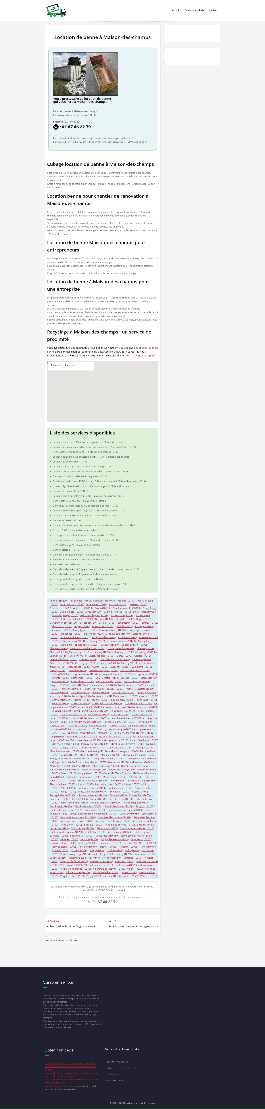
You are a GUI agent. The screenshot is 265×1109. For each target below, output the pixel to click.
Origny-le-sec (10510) (89, 773)
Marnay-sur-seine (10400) (94, 743)
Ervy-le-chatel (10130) (107, 677)
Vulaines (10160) (149, 876)
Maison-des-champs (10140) (82, 736)
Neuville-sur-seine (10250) (135, 765)
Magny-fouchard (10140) (131, 732)
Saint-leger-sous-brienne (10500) (113, 820)
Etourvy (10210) (60, 681)
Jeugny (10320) (100, 699)
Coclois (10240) (142, 655)
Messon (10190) (68, 754)
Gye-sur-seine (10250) (123, 692)
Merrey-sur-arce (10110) (92, 747)
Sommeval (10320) (141, 839)
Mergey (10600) (68, 747)
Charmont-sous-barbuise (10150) (87, 648)
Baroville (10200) (125, 619)
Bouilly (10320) (125, 626)
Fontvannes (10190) (70, 688)
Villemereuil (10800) (71, 865)
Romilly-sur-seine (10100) (74, 802)
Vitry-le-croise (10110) (72, 876)
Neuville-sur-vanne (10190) (64, 769)
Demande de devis (194, 10)
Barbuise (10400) (104, 619)
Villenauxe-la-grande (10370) (75, 868)
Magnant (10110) (107, 732)
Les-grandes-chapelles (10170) (85, 721)
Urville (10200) (115, 850)
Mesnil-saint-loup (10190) (94, 751)
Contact (213, 10)
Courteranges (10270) (61, 663)
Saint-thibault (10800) (81, 835)
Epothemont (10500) (82, 677)
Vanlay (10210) (124, 854)
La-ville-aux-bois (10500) (95, 710)
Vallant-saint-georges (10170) (75, 854)
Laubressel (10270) (142, 714)
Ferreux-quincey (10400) (137, 681)
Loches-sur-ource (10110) (85, 729)
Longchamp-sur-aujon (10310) (117, 729)
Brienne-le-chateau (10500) (74, 637)
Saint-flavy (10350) (129, 813)
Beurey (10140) (150, 622)
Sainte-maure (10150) (107, 835)
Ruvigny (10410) (144, 806)
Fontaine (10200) (77, 685)
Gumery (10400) (100, 692)
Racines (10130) (118, 795)
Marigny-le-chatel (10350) (65, 743)
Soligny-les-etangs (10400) (115, 839)
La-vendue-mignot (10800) (66, 710)
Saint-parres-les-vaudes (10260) (66, 831)
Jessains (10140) (81, 699)
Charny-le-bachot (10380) (121, 648)
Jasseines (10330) (129, 696)
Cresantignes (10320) (79, 666)
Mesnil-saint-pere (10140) (124, 751)
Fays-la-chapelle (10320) (109, 681)
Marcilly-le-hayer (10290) (145, 740)
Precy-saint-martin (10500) (92, 791)
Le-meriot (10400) (97, 718)
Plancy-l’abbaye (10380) (62, 784)
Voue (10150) (131, 876)
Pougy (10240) (68, 791)
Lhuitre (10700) (118, 725)
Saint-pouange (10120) (119, 831)
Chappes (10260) (59, 648)
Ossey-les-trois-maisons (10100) (84, 776)
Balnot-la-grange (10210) (65, 615)
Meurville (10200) (89, 754)
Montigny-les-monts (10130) (141, 758)
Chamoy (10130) (97, 641)
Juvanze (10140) (60, 703)
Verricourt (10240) (111, 857)
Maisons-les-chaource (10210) (115, 736)
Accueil (175, 10)
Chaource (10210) (110, 644)
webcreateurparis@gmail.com (124, 1068)
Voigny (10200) (94, 876)
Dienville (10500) (77, 670)
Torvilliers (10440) (87, 846)
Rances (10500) (79, 798)
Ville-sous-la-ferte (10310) (74, 861)
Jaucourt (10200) (149, 696)
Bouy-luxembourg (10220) (112, 630)
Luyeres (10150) (68, 732)
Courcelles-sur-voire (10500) (115, 659)
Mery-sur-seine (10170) (120, 747)
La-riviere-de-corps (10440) (119, 707)
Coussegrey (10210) (85, 663)
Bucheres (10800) (127, 637)
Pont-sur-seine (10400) (120, 787)
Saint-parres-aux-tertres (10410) (137, 828)
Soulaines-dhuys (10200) (63, 842)
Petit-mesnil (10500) (96, 780)
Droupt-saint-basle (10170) (84, 674)
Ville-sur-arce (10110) (101, 861)
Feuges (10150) (58, 685)
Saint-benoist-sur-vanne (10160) (125, 809)
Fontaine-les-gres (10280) (102, 685)
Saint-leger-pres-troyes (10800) (76, 820)
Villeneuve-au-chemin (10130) (109, 868)
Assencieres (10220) (60, 607)
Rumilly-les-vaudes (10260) (119, 806)
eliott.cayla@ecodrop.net (140, 355)
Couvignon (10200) (108, 663)
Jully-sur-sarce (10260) (122, 699)
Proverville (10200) (119, 791)
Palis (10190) (135, 776)
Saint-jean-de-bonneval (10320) (114, 817)
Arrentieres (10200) (96, 604)
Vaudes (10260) (58, 857)
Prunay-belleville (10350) (63, 795)
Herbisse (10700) (61, 696)
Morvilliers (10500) (60, 765)
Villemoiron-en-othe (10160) (99, 865)
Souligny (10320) (87, 842)
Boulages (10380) (144, 626)
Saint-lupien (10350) (71, 824)
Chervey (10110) (58, 655)
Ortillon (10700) (130, 773)
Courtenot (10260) (141, 659)
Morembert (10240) (142, 762)
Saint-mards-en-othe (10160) (119, 824)
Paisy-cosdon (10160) (114, 776)
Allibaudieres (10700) (104, 600)
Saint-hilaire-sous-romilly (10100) (78, 817)
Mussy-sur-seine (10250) (106, 765)
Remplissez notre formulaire (60, 1085)
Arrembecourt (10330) (72, 604)
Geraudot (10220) (80, 692)
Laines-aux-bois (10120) (73, 714)
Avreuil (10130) (93, 611)
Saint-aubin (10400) (95, 809)
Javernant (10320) (61, 699)
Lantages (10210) (120, 714)
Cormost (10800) (88, 659)
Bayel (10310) (143, 619)
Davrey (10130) (58, 670)
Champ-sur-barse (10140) (122, 641)
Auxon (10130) (102, 607)
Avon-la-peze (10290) (71, 611)
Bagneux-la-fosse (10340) (117, 611)
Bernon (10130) (88, 622)
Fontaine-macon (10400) (131, 685)
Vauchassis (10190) (145, 854)
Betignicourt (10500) (128, 622)
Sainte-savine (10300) (132, 835)
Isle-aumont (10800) (106, 696)
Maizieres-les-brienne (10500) (85, 740)
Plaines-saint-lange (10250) (141, 780)
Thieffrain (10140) (132, 842)
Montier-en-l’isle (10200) (86, 758)
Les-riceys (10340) (77, 725)
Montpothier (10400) (63, 762)
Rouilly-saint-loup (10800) (88, 806)
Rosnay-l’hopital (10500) (135, 802)
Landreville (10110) (98, 714)
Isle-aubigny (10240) (83, 696)
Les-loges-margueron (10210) (119, 721)
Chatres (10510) (58, 652)
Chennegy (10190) (146, 652)
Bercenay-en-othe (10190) (63, 622)
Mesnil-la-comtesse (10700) (64, 751)
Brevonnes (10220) (93, 633)
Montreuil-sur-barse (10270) (91, 762)
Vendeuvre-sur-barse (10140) (84, 857)
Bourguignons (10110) (84, 630)
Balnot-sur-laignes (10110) (94, 615)
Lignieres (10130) (137, 725)
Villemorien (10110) (127, 865)
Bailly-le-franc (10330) (144, 611)
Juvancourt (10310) (147, 699)
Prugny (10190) (139, 791)
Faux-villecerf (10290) (82, 681)
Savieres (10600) (69, 839)
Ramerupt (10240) (59, 798)
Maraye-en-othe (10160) (116, 740)
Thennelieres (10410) (110, 842)
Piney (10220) (117, 780)
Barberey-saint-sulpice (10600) (76, 619)
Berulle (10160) (107, 622)
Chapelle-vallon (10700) (134, 644)
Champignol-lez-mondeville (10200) (79, 644)
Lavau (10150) (57, 718)
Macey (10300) (87, 732)
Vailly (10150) (132, 850)
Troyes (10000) (79, 850)
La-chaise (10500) (80, 703)
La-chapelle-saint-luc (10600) (107, 703)
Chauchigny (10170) (79, 652)
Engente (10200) (60, 677)
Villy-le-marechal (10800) (106, 872)
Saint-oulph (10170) (107, 828)
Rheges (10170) (98, 798)
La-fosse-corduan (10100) (138, 703)
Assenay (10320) (138, 604)
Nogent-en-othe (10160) (93, 769)
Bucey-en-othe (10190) (104, 637)
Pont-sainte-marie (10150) (92, 787)
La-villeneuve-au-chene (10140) (127, 710)
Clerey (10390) (124, 655)
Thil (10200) (151, 842)
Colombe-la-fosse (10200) (63, 659)
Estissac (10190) (148, 677)
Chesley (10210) (78, 655)
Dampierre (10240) (142, 666)
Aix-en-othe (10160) (80, 600)
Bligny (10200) (82, 626)
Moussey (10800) (81, 765)
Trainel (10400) (108, 846)
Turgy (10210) (97, 850)
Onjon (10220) (68, 773)
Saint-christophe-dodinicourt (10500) (97, 813)
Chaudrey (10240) (101, 652)
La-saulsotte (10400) (146, 707)
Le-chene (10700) (76, 718)
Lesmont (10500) (98, 725)
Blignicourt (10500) (62, 626)
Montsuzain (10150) (118, 762)
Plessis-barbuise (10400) (108, 784)
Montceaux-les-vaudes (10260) (139, 754)
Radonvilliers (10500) (140, 795)
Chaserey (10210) (146, 648)
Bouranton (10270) (60, 630)
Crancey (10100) (129, 663)
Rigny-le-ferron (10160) (121, 798)
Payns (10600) (76, 780)
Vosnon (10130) (113, 876)
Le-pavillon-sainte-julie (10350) (125, 718)
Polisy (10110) (67, 787)
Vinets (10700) (129, 872)
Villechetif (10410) (124, 861)
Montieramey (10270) (112, 758)
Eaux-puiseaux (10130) (145, 674)
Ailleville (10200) (58, 600)
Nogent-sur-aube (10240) (122, 769)
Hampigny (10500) (147, 692)
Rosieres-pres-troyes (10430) (105, 802)
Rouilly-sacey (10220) (61, 806)
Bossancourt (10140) (103, 626)
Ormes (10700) (111, 773)
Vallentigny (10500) (104, 854)
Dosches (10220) (58, 674)
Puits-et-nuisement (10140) (93, 795)
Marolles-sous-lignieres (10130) (127, 743)
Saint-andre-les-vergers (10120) (66, 809)
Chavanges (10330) (124, 652)
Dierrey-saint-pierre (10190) (135, 670)
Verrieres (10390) (133, 857)
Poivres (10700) (131, 784)
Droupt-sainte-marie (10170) (116, 674)
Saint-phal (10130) (95, 831)
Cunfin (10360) (100, 666)
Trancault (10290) (127, 846)
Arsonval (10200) (118, 604)
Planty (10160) (85, 784)
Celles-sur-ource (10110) (73, 641)
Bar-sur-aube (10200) (122, 615)
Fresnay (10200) (114, 688)
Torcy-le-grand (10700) (64, 846)
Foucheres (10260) (94, 688)
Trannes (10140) (147, 846)
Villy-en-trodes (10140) (78, 872)
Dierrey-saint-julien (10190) (103, 670)
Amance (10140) (126, 600)
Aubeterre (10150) (82, 607)
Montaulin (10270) (110, 754)
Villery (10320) (135, 868)
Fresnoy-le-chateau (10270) (139, 688)
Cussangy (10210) (119, 666)
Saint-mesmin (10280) (82, 828)
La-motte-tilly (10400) (91, 707)
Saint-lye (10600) (93, 824)
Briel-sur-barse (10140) (118, 633)
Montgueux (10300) (60, 758)
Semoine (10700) (89, 839)
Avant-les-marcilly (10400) (126, 607)
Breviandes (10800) (70, 633)
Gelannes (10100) (59, 692)
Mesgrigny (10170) (144, 747)
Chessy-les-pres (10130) (101, 655)
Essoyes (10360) (129, 677)
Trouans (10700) (60, 850)
